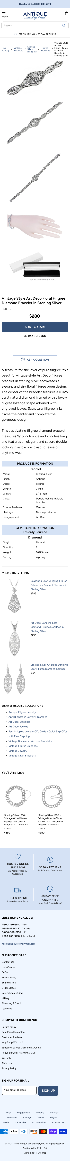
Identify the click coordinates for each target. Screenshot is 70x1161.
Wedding (40, 1112)
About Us (7, 1063)
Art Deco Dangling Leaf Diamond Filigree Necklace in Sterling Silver (47, 627)
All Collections (39, 1122)
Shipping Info (9, 982)
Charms (40, 1117)
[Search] (63, 25)
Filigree (53, 1117)
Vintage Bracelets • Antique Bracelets (30, 741)
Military (6, 998)
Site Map (42, 1152)
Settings (54, 1112)
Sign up (48, 1091)
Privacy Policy (9, 1068)
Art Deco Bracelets (19, 721)
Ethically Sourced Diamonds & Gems (21, 1047)
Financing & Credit (11, 1003)
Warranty (6, 1058)
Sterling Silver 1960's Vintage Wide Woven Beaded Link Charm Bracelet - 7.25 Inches (16, 820)
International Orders (12, 993)
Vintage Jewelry (17, 750)
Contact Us (8, 962)
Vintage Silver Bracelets (22, 755)
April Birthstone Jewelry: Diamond (27, 716)
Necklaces (12, 1117)
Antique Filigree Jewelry (22, 712)
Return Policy (9, 977)
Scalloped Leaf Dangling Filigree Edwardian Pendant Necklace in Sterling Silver (49, 585)
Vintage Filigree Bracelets (23, 745)
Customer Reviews (12, 1037)
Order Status (9, 987)
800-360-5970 (43, 4)
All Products (58, 1122)
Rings (8, 1112)
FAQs (5, 972)
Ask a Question (37, 359)
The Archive (20, 1122)
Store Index (29, 1152)
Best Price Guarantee (13, 1032)
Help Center (8, 967)
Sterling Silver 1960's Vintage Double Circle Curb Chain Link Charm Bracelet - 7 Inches (50, 820)
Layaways (7, 1008)
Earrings (27, 1117)
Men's (6, 1122)
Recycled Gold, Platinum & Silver (19, 1052)
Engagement (23, 1112)
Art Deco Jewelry (18, 726)
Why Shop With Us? (12, 1042)
